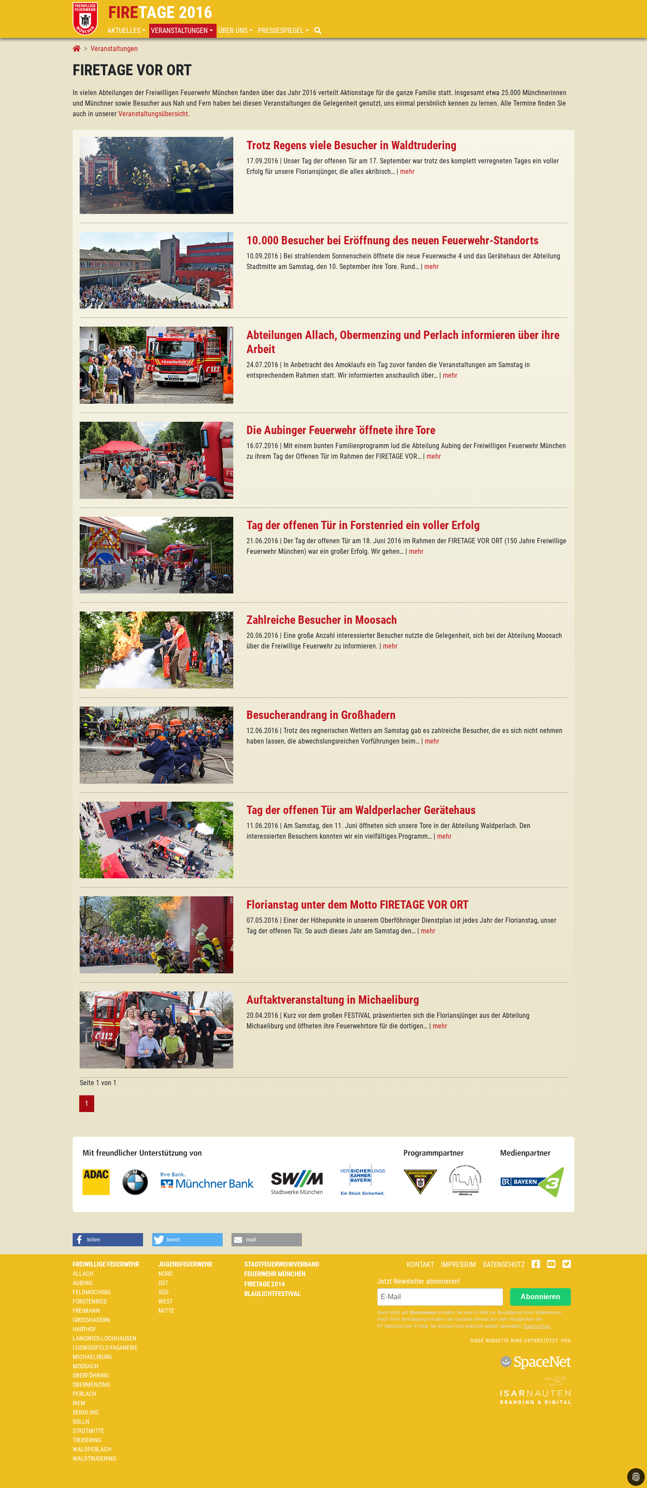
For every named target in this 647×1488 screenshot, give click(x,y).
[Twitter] (566, 1265)
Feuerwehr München (274, 1274)
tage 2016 (160, 12)
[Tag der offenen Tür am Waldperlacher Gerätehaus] (156, 839)
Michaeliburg (92, 1356)
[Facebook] (536, 1265)
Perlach (84, 1393)
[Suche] (318, 31)
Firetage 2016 (264, 1284)
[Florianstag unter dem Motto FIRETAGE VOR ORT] (156, 934)
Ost (163, 1282)
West (165, 1301)
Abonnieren (540, 1296)
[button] (127, 31)
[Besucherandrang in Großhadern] (156, 744)
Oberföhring (91, 1375)
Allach (83, 1273)
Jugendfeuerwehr (185, 1264)
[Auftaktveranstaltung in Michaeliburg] (156, 1029)
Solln (81, 1421)
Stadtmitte (88, 1430)
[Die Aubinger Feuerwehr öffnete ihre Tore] (156, 460)
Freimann (86, 1310)
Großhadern (91, 1319)
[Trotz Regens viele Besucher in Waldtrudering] (156, 175)
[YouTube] (551, 1265)
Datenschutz (504, 1264)
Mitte (166, 1310)
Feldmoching (91, 1292)
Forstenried (90, 1301)
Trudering (87, 1440)
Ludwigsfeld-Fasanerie (105, 1347)
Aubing (82, 1282)
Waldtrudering (94, 1458)
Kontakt (420, 1264)
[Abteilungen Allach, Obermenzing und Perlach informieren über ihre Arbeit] (156, 365)
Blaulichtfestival (272, 1294)
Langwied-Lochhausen (104, 1338)
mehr (407, 171)
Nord (165, 1273)
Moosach (86, 1366)
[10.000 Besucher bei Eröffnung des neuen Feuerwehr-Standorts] (156, 269)
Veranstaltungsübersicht (153, 114)
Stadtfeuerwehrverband (281, 1264)
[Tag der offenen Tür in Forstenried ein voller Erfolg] (156, 554)
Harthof (84, 1329)
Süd (163, 1292)
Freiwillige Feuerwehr (106, 1264)
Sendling (86, 1412)
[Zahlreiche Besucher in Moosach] (156, 649)
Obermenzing (91, 1384)
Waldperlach (92, 1449)
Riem (79, 1403)
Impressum (458, 1264)
